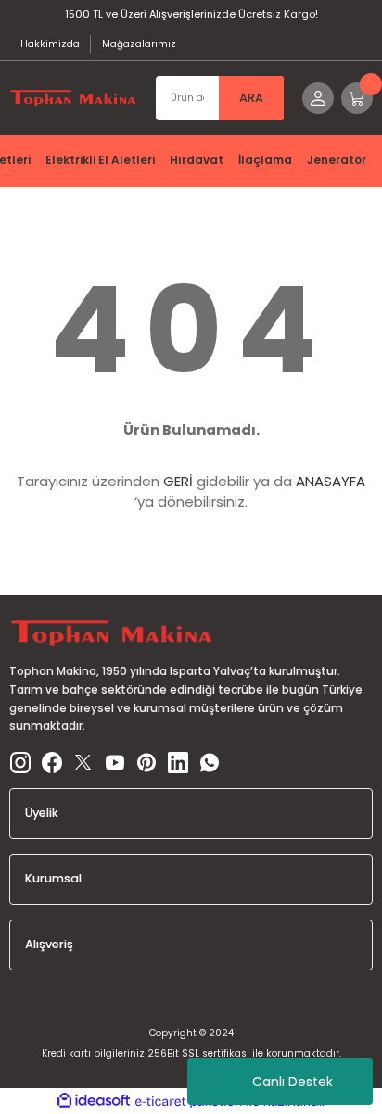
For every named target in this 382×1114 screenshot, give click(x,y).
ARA (251, 98)
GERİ (178, 481)
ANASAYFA (330, 481)
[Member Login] (318, 98)
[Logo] (73, 98)
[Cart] (357, 98)
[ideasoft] (94, 1101)
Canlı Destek (292, 1081)
